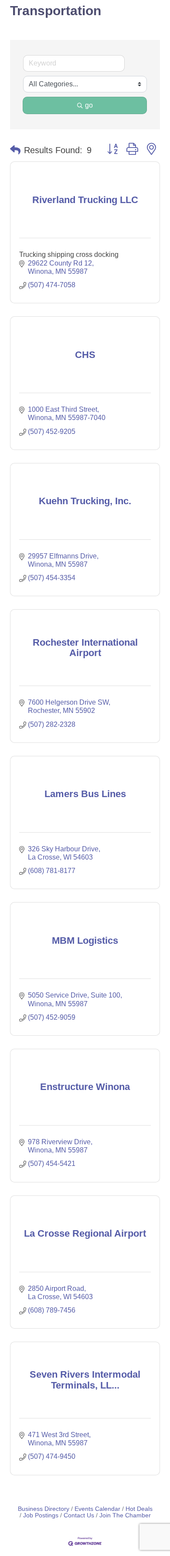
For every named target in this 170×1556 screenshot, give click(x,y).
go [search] (89, 105)
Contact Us (79, 1515)
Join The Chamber (125, 1515)
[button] (15, 150)
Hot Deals (139, 1509)
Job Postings (40, 1515)
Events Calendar (97, 1509)
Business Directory (43, 1509)
